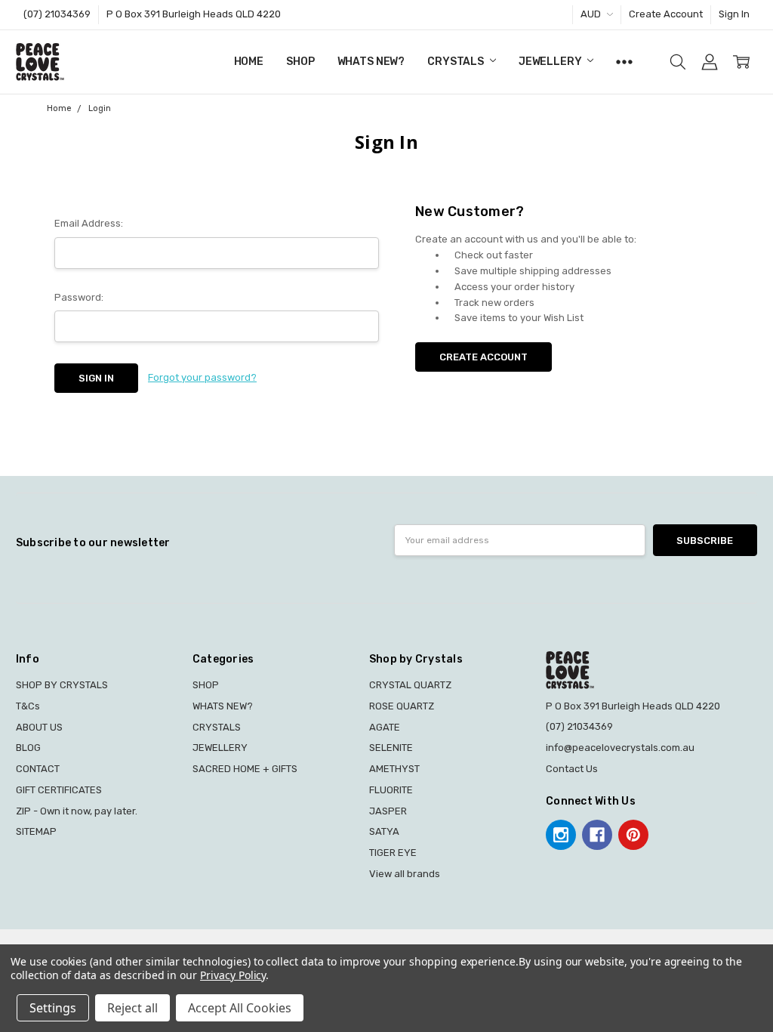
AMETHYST (394, 768)
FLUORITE (391, 790)
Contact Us (572, 768)
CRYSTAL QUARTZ (410, 685)
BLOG (28, 747)
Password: (78, 297)
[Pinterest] (633, 835)
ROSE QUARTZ (401, 706)
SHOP (300, 61)
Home (248, 61)
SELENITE (391, 747)
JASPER (388, 811)
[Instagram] (561, 835)
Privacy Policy (233, 975)
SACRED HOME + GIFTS (244, 768)
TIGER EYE (393, 852)
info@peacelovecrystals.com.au (620, 747)
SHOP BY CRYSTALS (62, 685)
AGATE (384, 727)
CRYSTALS (456, 61)
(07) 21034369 (57, 14)
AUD (592, 14)
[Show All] (624, 62)
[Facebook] (597, 835)
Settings (52, 1008)
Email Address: (88, 223)
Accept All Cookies (239, 1008)
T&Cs (28, 706)
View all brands (404, 873)
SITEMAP (36, 831)
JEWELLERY (551, 61)
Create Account (666, 14)
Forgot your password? (202, 377)
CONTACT (38, 768)
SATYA (384, 831)
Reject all (132, 1008)
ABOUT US (39, 727)
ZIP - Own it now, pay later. (76, 811)
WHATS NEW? (371, 61)
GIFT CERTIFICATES (59, 790)
